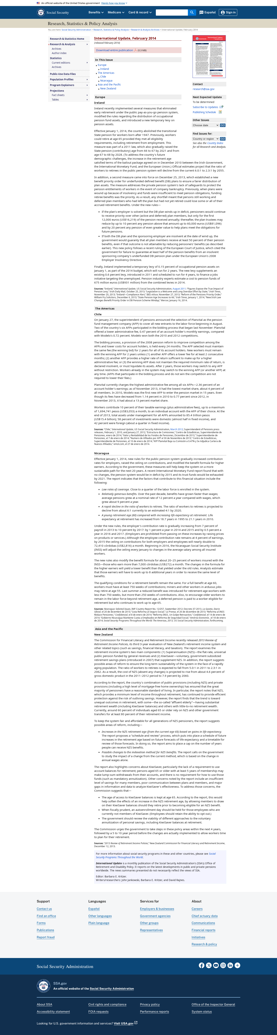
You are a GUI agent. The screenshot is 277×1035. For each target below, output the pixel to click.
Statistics (56, 58)
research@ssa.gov (203, 89)
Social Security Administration (112, 988)
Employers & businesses (157, 909)
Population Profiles (61, 79)
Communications (203, 923)
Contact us (44, 909)
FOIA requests (98, 1011)
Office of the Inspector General (213, 1004)
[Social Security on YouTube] (216, 966)
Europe (102, 65)
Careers (197, 909)
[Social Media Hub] (237, 966)
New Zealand (108, 88)
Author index (59, 53)
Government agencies (155, 916)
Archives (56, 48)
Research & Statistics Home (67, 38)
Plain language (98, 923)
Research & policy (204, 944)
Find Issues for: (202, 133)
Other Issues (201, 120)
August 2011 (179, 288)
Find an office (46, 916)
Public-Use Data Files (63, 74)
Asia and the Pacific (109, 84)
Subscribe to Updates (205, 107)
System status (202, 1011)
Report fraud (46, 937)
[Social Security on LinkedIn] (230, 966)
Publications (45, 930)
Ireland (104, 69)
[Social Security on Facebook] (201, 966)
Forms (41, 923)
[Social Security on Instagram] (223, 966)
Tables (55, 99)
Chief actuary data (205, 916)
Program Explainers (62, 85)
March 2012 (176, 429)
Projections (57, 90)
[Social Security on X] (209, 966)
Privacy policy (150, 1004)
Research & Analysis (62, 44)
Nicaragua (106, 80)
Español (94, 909)
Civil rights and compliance (107, 1004)
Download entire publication (114, 50)
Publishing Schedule (204, 112)
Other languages (100, 916)
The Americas (106, 73)
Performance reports (154, 1011)
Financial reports (203, 930)
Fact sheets (58, 95)
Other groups (149, 923)
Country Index (215, 143)
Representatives (151, 930)
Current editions (61, 62)
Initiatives (198, 937)
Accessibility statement (53, 1011)
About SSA (44, 1004)
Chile (103, 76)
